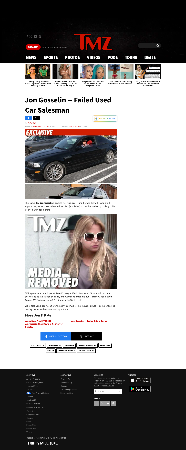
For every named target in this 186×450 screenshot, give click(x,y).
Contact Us (65, 379)
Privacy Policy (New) (34, 382)
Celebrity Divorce (66, 350)
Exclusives (105, 345)
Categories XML (32, 414)
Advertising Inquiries (68, 390)
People (29, 422)
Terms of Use (32, 386)
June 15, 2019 (73, 126)
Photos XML (31, 429)
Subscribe (119, 391)
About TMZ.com (33, 379)
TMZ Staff (31, 123)
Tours (131, 58)
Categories (30, 411)
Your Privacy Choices (40, 393)
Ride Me (50, 350)
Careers (63, 386)
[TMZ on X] (31, 36)
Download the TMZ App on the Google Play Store (140, 389)
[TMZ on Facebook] (27, 36)
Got (33, 47)
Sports (51, 58)
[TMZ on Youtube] (35, 36)
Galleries (29, 418)
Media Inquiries (66, 393)
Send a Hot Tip (66, 382)
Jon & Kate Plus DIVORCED (38, 321)
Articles (29, 397)
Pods (113, 58)
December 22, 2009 (40, 126)
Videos (93, 58)
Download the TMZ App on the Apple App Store (140, 380)
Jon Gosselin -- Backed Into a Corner (89, 321)
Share (57, 336)
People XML (31, 425)
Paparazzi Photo (86, 350)
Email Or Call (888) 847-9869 (54, 47)
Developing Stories (87, 345)
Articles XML (31, 400)
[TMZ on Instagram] (40, 36)
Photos (72, 58)
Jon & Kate (69, 345)
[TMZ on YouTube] (107, 403)
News (31, 58)
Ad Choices (31, 390)
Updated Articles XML (35, 407)
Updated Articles (33, 404)
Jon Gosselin (54, 345)
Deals (150, 58)
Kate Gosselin (37, 345)
